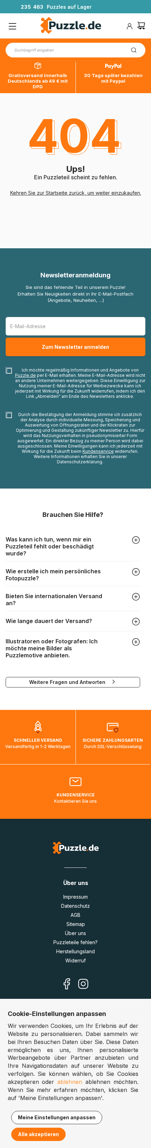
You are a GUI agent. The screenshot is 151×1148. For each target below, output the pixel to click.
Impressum (75, 897)
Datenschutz (75, 906)
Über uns (75, 933)
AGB (75, 915)
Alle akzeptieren (38, 1134)
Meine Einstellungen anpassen (57, 1117)
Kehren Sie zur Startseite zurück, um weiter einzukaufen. (75, 193)
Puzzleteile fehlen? (75, 942)
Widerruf (75, 960)
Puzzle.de (25, 375)
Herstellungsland (75, 951)
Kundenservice (98, 451)
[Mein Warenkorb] (141, 26)
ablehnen (69, 1081)
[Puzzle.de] (70, 26)
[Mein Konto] (129, 26)
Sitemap (75, 924)
